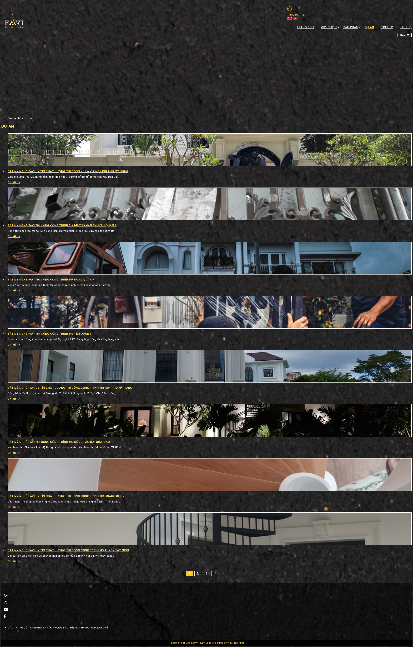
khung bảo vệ (63, 627)
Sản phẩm (350, 27)
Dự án (369, 27)
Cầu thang (16, 627)
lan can (79, 627)
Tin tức (387, 27)
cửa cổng (31, 627)
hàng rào (45, 627)
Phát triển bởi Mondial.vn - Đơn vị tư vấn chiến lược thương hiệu (206, 643)
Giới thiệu (329, 27)
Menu (403, 35)
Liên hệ (406, 27)
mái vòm (90, 627)
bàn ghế (102, 627)
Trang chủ (305, 27)
